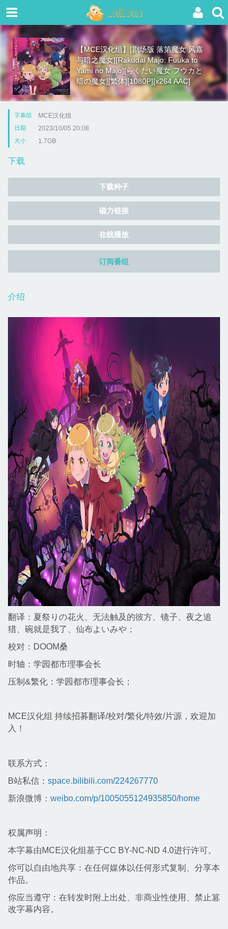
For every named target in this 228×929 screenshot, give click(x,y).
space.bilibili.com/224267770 (103, 780)
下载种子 (114, 186)
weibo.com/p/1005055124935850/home (125, 798)
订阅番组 (114, 261)
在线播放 (114, 234)
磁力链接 (114, 210)
